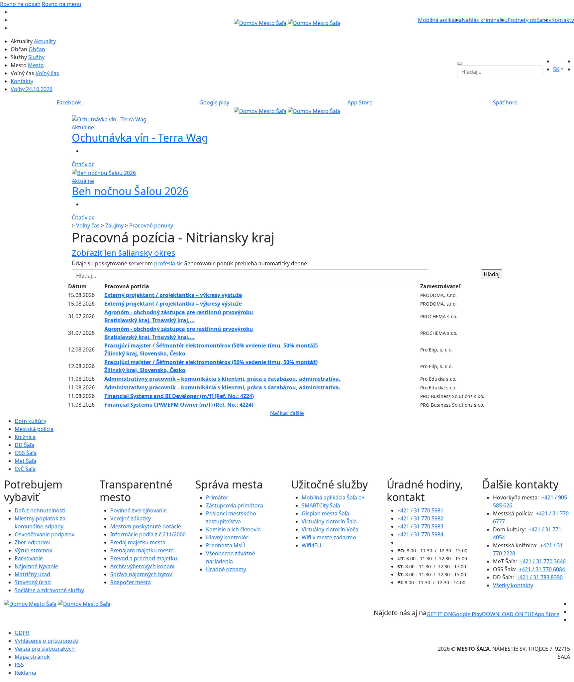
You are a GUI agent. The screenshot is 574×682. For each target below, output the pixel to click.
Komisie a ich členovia (233, 529)
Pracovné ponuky (151, 225)
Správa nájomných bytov (141, 574)
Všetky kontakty (513, 585)
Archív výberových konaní (142, 566)
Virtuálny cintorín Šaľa (329, 521)
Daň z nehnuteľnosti (40, 510)
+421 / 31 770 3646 (543, 561)
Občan (37, 49)
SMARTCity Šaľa (321, 505)
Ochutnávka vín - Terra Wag (140, 137)
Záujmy (114, 225)
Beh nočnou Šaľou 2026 (130, 191)
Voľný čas (47, 73)
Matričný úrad (32, 574)
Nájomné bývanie (36, 566)
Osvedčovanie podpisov (44, 534)
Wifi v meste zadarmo (329, 537)
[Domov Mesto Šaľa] (287, 110)
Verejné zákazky (130, 518)
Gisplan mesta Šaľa (325, 513)
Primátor (217, 497)
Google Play (454, 614)
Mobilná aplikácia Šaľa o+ (333, 497)
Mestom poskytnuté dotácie (145, 526)
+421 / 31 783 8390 (540, 577)
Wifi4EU (311, 545)
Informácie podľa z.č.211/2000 (148, 534)
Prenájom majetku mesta (142, 550)
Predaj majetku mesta (137, 542)
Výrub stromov (33, 550)
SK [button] (556, 69)
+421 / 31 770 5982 (420, 518)
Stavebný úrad (33, 582)
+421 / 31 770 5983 (420, 526)
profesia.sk (168, 263)
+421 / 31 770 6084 (542, 569)
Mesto (36, 65)
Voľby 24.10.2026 (31, 89)
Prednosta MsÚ (225, 545)
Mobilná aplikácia (440, 20)
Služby (36, 57)
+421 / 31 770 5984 (420, 534)
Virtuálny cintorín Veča (330, 529)
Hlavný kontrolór (227, 537)
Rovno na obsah (20, 4)
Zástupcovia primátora (234, 505)
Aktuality (45, 41)
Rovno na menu (61, 4)
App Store (520, 614)
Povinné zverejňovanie (138, 510)
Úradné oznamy (226, 569)
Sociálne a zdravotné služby (49, 590)
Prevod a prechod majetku (143, 558)
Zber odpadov (32, 542)
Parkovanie (29, 558)
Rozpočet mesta (130, 582)
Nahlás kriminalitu (485, 20)
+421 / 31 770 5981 (420, 510)
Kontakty (562, 20)
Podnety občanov (529, 20)
